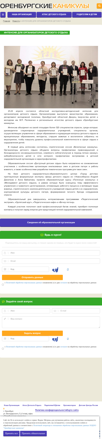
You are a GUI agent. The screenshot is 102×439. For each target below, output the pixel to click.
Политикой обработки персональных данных (24, 283)
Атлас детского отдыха (54, 14)
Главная (6, 21)
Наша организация (22, 14)
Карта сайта (73, 410)
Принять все (11, 433)
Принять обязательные (33, 433)
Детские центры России (88, 405)
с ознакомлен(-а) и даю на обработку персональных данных (50, 283)
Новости (16, 21)
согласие (63, 283)
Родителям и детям (87, 14)
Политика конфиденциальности (51, 410)
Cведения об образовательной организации (51, 222)
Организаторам (69, 405)
